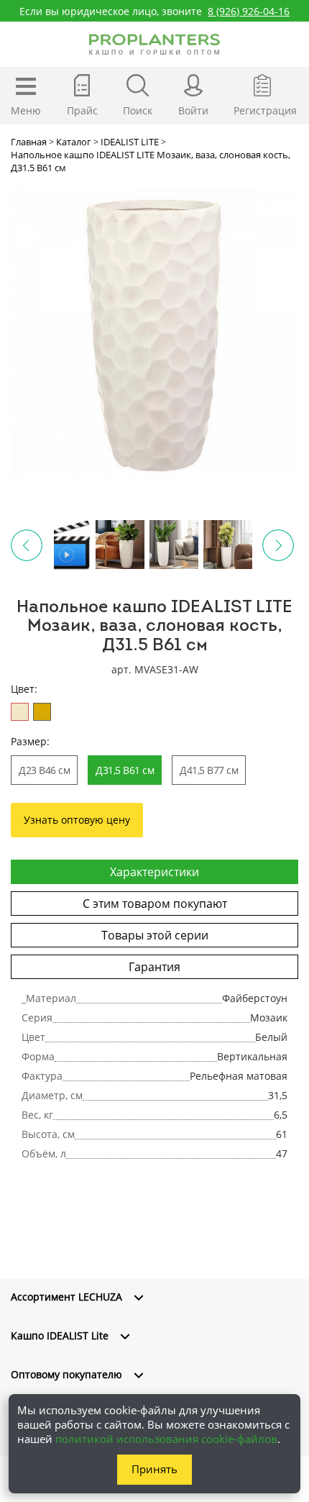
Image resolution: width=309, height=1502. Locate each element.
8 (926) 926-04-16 (249, 11)
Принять (154, 1469)
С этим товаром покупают (155, 903)
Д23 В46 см (44, 770)
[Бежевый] (20, 712)
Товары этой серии (154, 935)
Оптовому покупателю (66, 1374)
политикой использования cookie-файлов (166, 1439)
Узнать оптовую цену (77, 820)
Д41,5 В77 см (209, 770)
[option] (154, 332)
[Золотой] (42, 712)
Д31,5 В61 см (125, 770)
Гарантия (154, 967)
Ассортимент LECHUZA (66, 1296)
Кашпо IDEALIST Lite (60, 1335)
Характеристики (154, 872)
